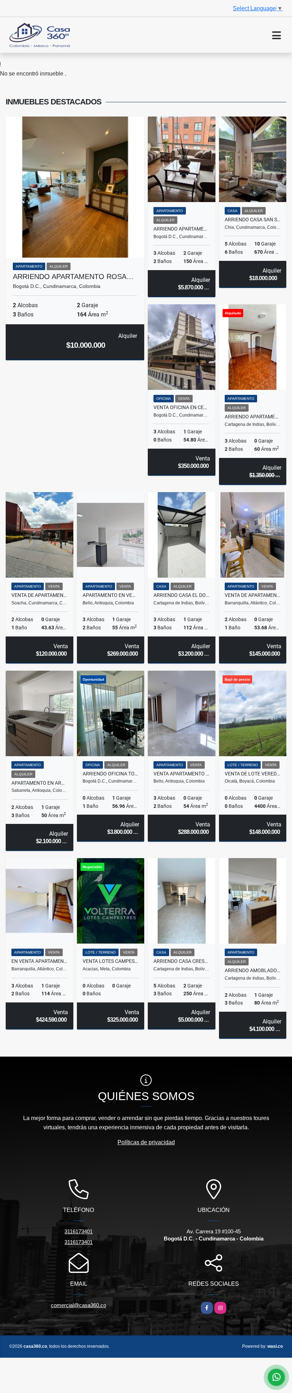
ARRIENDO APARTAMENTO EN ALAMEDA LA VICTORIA (253, 416)
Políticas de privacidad (146, 1142)
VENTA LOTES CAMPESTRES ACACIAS (111, 961)
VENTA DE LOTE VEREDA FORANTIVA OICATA (253, 774)
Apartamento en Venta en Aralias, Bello (111, 595)
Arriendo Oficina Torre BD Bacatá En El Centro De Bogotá (111, 774)
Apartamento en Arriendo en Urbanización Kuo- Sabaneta (39, 783)
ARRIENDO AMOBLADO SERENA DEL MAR (253, 970)
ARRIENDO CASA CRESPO (181, 961)
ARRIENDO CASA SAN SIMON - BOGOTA (253, 219)
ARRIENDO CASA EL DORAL (181, 595)
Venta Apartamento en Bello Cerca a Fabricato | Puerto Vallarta (181, 774)
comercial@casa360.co (78, 1305)
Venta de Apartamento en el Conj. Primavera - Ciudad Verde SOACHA (39, 595)
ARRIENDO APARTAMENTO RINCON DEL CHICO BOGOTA (181, 229)
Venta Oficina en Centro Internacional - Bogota (181, 407)
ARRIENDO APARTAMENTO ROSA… (73, 276)
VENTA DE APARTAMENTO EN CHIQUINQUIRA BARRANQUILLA (253, 595)
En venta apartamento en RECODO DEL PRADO (39, 961)
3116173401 (78, 1231)
